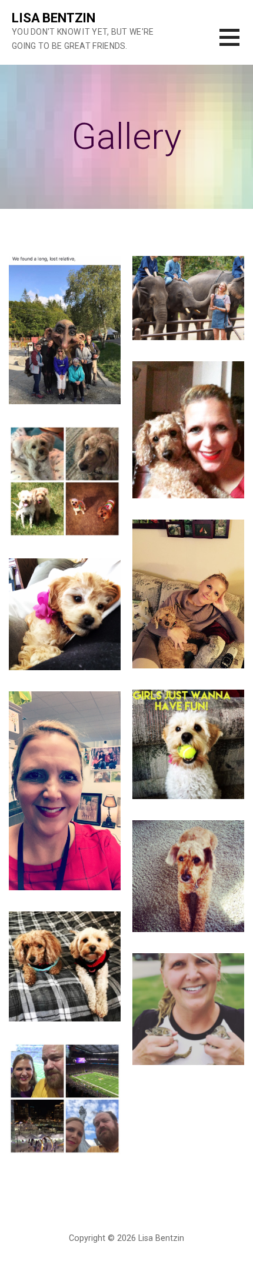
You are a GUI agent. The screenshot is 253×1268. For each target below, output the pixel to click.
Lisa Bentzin (53, 18)
